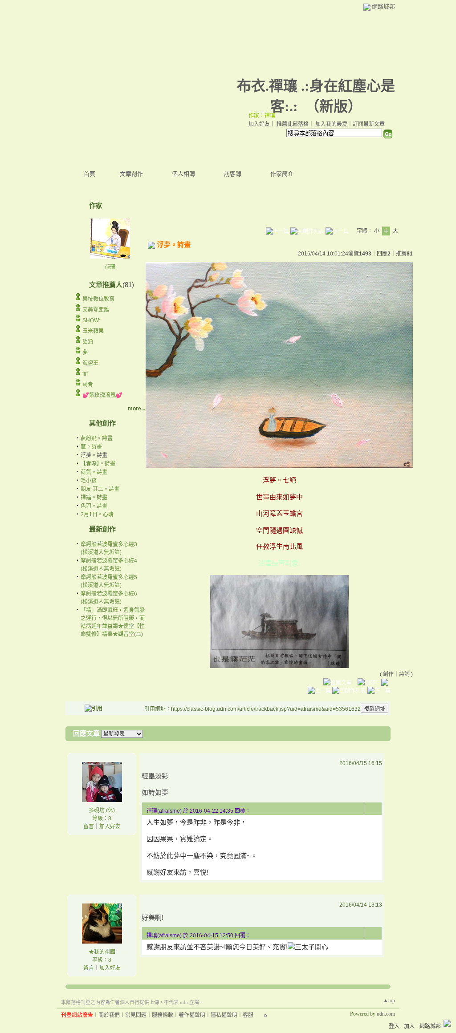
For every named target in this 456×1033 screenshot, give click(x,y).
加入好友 (259, 124)
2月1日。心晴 (97, 514)
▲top (389, 1000)
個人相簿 (183, 173)
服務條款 (162, 1015)
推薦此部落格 (293, 124)
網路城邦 (383, 6)
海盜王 (90, 363)
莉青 (87, 384)
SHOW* (91, 320)
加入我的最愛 (331, 124)
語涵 (87, 342)
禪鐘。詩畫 (94, 497)
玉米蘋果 (93, 331)
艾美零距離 (95, 310)
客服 (248, 1015)
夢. (85, 352)
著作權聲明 (192, 1015)
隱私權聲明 (224, 1015)
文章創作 (131, 173)
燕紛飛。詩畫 (97, 438)
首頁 (89, 173)
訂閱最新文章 (369, 124)
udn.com (386, 1014)
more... (136, 408)
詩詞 (404, 674)
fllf (85, 374)
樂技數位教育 (98, 299)
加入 (409, 1026)
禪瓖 (110, 267)
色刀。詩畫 (94, 506)
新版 (333, 106)
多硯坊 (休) (102, 810)
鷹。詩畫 (91, 447)
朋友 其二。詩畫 (100, 489)
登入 (394, 1026)
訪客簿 (232, 173)
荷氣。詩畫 (94, 472)
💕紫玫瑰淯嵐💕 (102, 395)
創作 (388, 674)
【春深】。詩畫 (98, 464)
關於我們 (109, 1015)
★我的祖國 (102, 952)
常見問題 (136, 1015)
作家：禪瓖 (261, 116)
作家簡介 (281, 173)
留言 (88, 826)
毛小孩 (89, 481)
